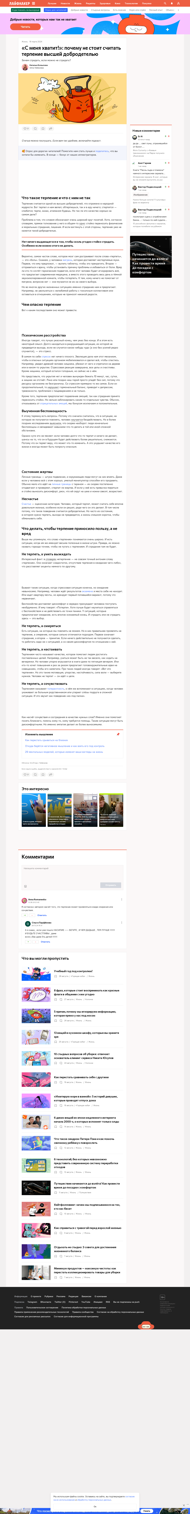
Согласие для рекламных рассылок (32, 1316)
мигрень (67, 260)
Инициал (98, 1302)
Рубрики (49, 1296)
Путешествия (85, 1192)
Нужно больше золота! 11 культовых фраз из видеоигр (149, 201)
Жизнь (91, 976)
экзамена (87, 591)
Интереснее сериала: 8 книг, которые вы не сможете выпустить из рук (150, 178)
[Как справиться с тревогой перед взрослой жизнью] (72, 1230)
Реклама (103, 824)
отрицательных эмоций (53, 403)
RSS (108, 1302)
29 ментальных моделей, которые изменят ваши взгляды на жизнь (64, 751)
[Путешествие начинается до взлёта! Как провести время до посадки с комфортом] (72, 1187)
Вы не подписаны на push (126, 1302)
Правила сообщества (82, 1312)
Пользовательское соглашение (42, 1307)
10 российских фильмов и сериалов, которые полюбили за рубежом (149, 225)
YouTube (85, 1302)
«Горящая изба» (78, 976)
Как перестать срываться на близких (46, 740)
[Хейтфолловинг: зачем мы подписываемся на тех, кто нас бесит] (72, 1209)
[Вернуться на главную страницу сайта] (19, 3)
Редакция (73, 1296)
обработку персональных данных (94, 1500)
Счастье (26, 503)
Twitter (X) (60, 1302)
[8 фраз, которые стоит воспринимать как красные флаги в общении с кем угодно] (72, 994)
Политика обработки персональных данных (84, 1307)
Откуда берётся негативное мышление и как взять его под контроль (64, 746)
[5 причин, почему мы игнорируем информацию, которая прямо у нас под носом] (72, 1016)
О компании (101, 1296)
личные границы (61, 484)
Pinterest (73, 1302)
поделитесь (102, 151)
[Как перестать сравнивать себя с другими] (72, 1079)
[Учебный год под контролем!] (72, 973)
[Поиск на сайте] (165, 3)
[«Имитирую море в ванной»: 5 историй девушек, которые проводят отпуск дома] (72, 1100)
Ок (95, 1506)
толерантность (55, 688)
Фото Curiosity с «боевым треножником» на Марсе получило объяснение (148, 153)
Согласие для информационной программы (76, 1316)
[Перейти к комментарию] (151, 146)
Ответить (42, 915)
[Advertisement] (72, 320)
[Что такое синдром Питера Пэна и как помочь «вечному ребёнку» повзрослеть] (72, 1143)
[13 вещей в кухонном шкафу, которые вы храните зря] (72, 1037)
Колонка (89, 999)
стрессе (46, 356)
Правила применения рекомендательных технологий (41, 1312)
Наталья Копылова (38, 65)
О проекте (36, 1296)
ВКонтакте (45, 1302)
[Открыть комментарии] (61, 999)
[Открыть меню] (121, 899)
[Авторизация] (178, 3)
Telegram (32, 1302)
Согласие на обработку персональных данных (120, 1312)
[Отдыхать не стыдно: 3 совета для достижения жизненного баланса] (72, 1251)
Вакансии (86, 1296)
